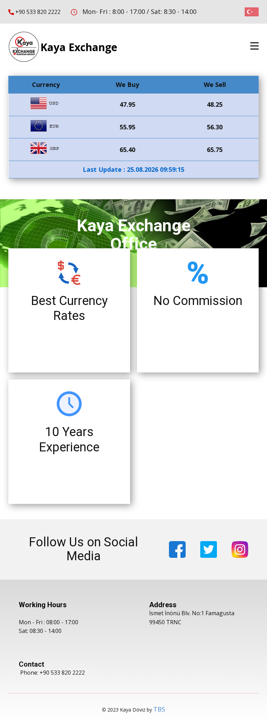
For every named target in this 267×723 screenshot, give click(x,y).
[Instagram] (240, 549)
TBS (159, 709)
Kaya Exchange (78, 47)
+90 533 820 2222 (37, 12)
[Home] (23, 46)
